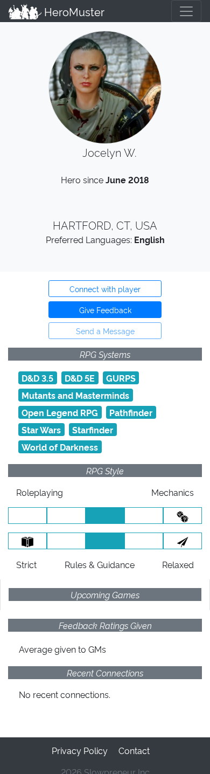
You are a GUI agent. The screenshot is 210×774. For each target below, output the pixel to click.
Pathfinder (130, 412)
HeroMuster (72, 11)
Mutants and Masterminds (75, 395)
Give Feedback (105, 310)
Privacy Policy (80, 750)
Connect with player (105, 289)
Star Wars (41, 430)
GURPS (121, 378)
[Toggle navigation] (186, 11)
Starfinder (92, 430)
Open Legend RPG (60, 412)
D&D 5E (80, 378)
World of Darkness (60, 447)
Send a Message (105, 331)
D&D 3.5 (37, 378)
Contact (134, 750)
